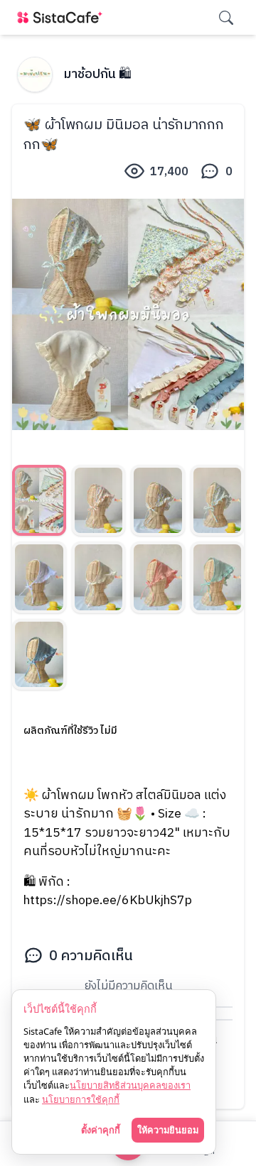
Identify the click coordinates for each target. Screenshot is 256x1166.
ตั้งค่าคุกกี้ (100, 1129)
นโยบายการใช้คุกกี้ (80, 1099)
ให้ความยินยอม (167, 1129)
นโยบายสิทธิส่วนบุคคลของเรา (130, 1085)
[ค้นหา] (226, 18)
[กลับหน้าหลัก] (62, 17)
